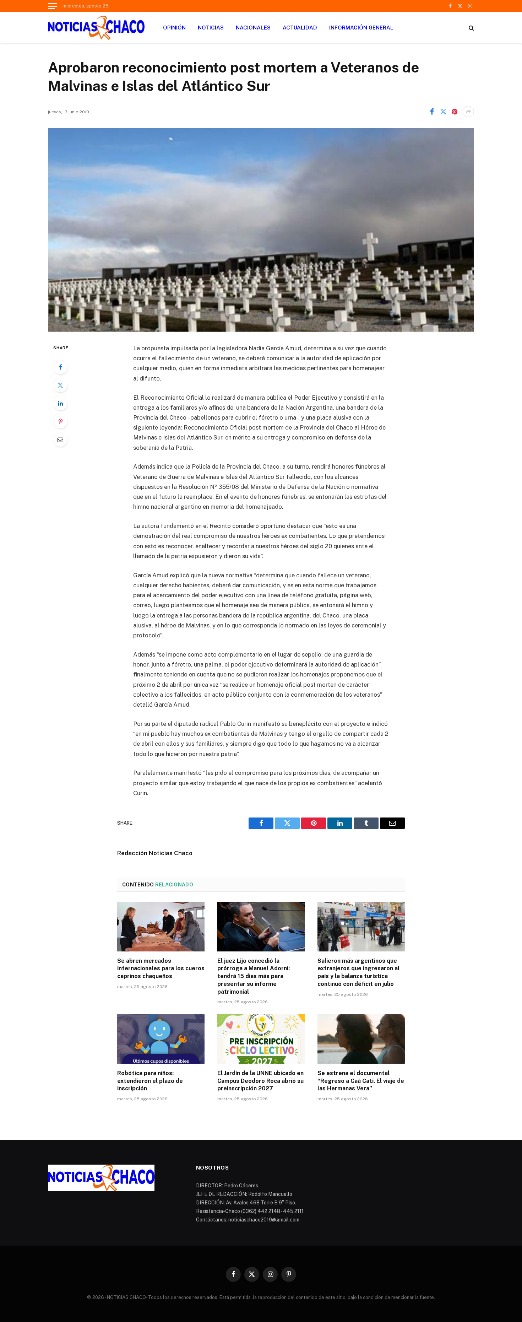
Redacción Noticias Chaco (154, 853)
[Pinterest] (60, 421)
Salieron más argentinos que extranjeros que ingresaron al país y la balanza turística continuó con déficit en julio (358, 972)
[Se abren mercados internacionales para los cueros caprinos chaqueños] (161, 926)
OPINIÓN (174, 28)
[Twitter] (60, 385)
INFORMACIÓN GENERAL (361, 28)
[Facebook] (60, 367)
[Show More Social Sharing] (468, 111)
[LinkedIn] (60, 403)
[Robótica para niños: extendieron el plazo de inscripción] (161, 1038)
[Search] (470, 28)
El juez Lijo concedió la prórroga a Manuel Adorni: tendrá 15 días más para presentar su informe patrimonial (253, 976)
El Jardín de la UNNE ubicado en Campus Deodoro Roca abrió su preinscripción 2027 (260, 1081)
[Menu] (52, 6)
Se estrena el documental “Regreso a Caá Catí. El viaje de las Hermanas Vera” (360, 1081)
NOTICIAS (211, 28)
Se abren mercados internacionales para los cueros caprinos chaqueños (161, 968)
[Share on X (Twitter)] (443, 111)
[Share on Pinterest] (454, 111)
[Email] (60, 439)
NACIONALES (253, 28)
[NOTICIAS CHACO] (96, 27)
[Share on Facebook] (431, 111)
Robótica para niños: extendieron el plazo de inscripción (150, 1081)
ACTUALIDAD (300, 28)
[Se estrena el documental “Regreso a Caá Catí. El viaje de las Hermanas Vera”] (361, 1038)
